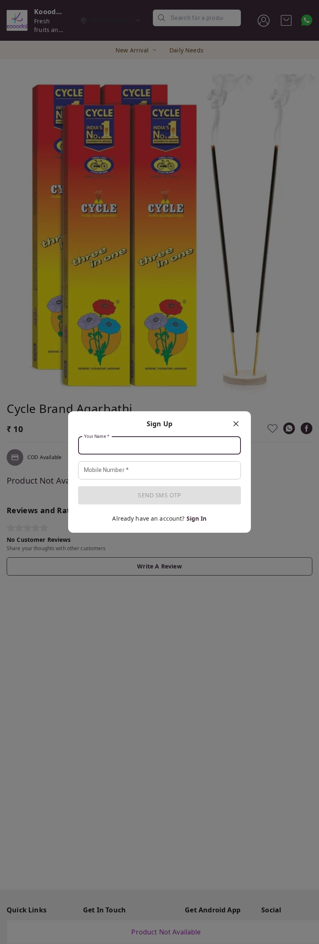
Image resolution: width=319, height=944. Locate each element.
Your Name (97, 436)
